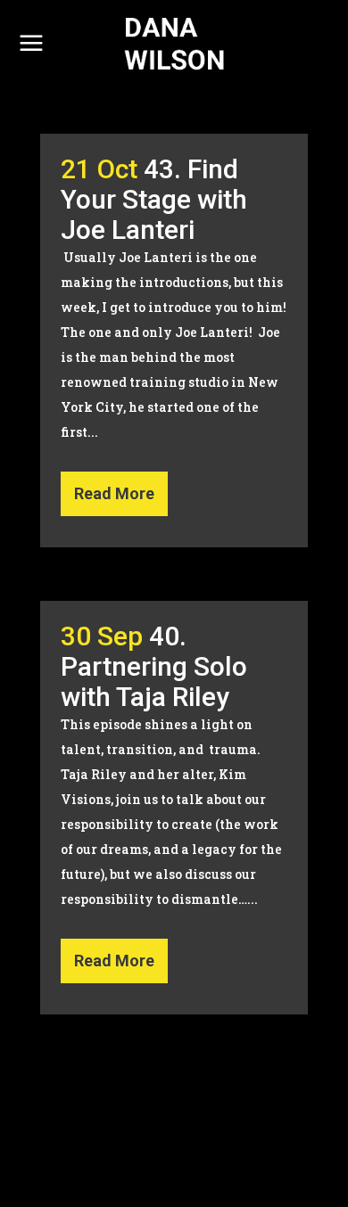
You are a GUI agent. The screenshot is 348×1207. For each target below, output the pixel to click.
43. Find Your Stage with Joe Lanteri (154, 199)
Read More (114, 493)
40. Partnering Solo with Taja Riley (154, 666)
